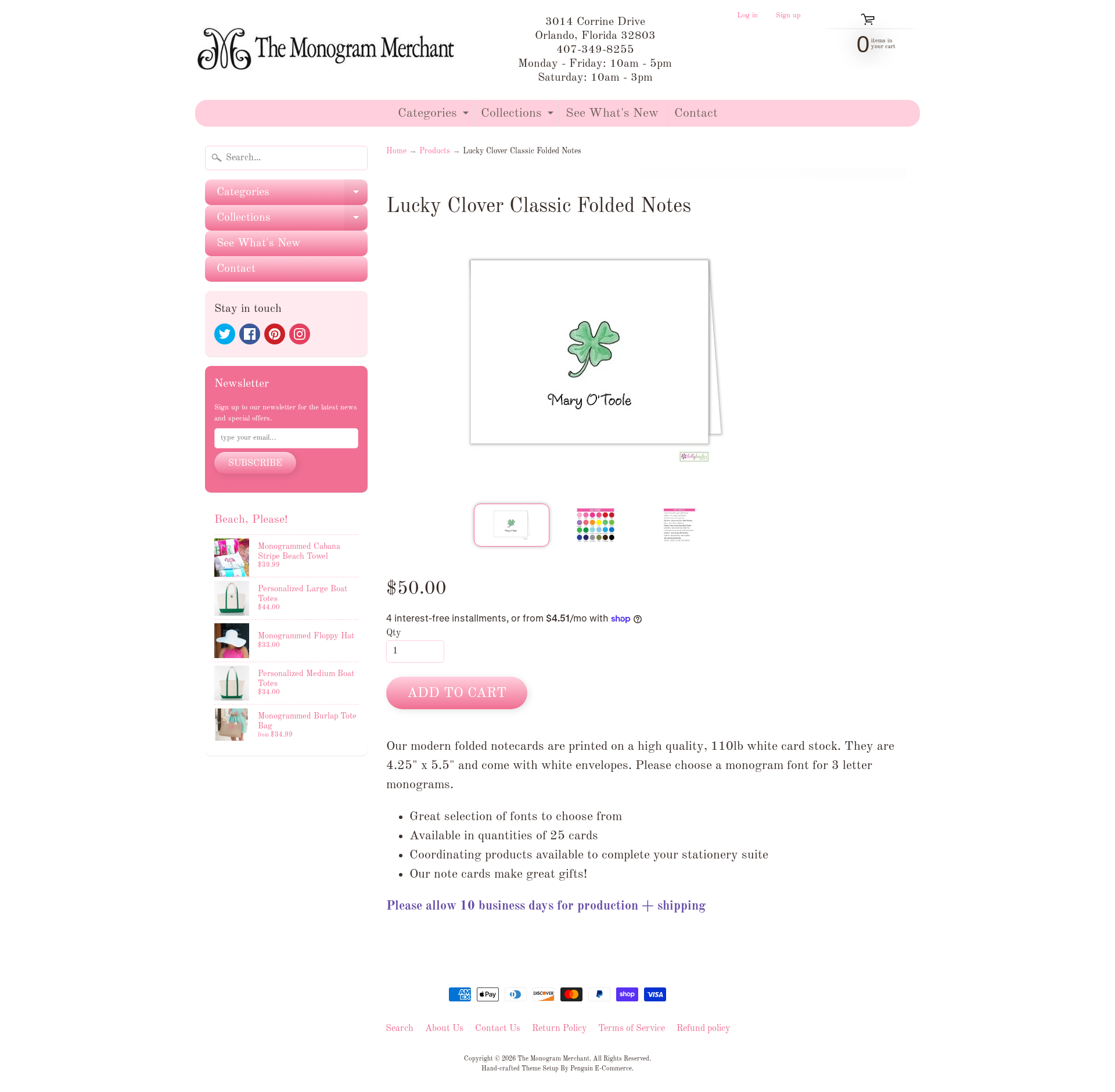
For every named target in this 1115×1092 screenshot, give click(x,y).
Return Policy (559, 1028)
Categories (435, 116)
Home (396, 151)
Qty (393, 633)
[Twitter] (224, 334)
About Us (444, 1028)
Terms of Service (631, 1028)
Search (399, 1028)
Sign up (788, 15)
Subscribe (255, 463)
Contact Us (497, 1028)
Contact (696, 113)
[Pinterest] (274, 334)
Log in (747, 15)
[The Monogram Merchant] (328, 50)
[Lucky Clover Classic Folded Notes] (511, 525)
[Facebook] (249, 334)
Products (434, 151)
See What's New (612, 113)
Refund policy (703, 1028)
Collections (518, 116)
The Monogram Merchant (553, 1058)
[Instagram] (299, 334)
